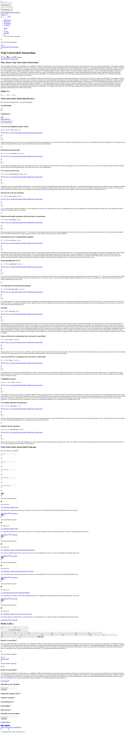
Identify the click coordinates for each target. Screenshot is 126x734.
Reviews (8, 22)
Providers (6, 33)
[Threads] (2, 726)
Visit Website (4, 47)
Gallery (8, 25)
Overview (8, 20)
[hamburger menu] (9, 17)
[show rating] (2, 139)
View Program (13, 513)
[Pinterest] (7, 726)
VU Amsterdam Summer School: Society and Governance (16, 614)
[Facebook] (1, 726)
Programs (8, 23)
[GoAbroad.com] (4, 1)
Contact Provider (13, 47)
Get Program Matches (14, 12)
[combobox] (9, 454)
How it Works (4, 12)
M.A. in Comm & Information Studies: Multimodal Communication (24, 132)
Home (5, 28)
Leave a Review (5, 119)
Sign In (3, 15)
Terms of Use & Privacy (7, 727)
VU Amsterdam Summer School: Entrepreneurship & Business (18, 550)
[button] (63, 454)
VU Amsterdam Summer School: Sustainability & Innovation (17, 571)
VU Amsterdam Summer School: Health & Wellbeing (15, 592)
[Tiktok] (9, 726)
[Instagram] (4, 726)
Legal (15, 727)
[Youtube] (5, 726)
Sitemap (19, 727)
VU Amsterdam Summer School (9, 507)
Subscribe (3, 689)
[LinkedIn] (8, 726)
